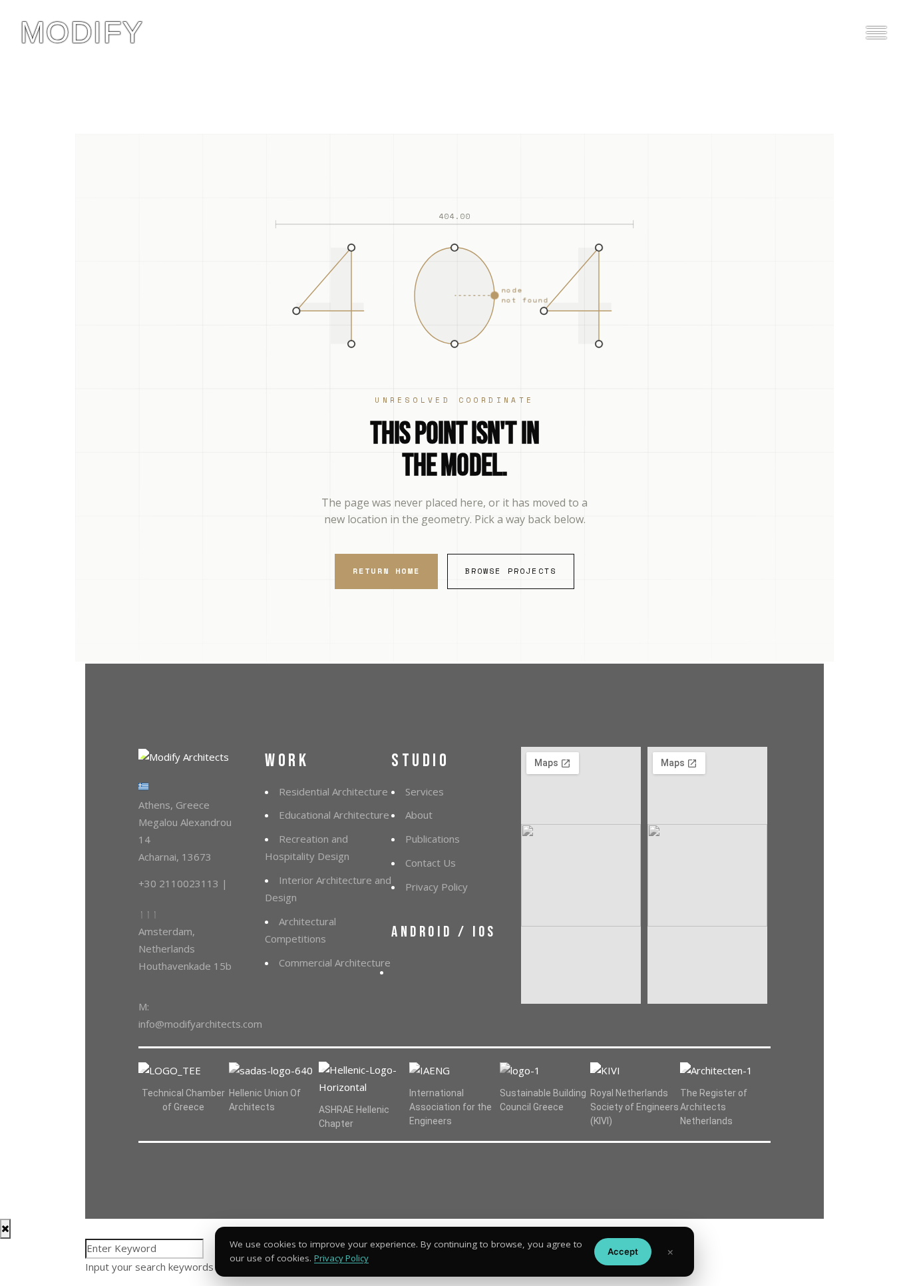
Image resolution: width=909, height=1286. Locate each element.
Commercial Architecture (335, 962)
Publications (432, 838)
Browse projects (510, 570)
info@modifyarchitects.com (200, 1023)
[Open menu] (876, 32)
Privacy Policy (436, 886)
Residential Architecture (333, 791)
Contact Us (430, 862)
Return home (386, 570)
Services (424, 791)
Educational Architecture (334, 814)
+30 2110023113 (180, 883)
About (419, 814)
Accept (623, 1251)
